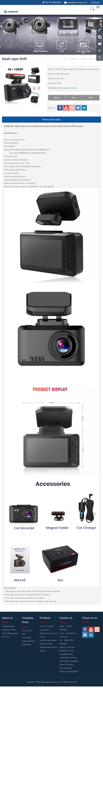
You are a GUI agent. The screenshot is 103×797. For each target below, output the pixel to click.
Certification (26, 645)
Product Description (51, 119)
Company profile (8, 626)
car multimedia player (48, 640)
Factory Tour (27, 631)
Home (65, 59)
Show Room (26, 638)
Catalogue (95, 2)
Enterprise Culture (9, 630)
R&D (23, 634)
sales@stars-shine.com (77, 2)
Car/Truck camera (47, 626)
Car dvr (83, 59)
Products (73, 59)
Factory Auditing (28, 641)
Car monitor (44, 630)
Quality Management (10, 633)
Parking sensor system (49, 633)
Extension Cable (46, 644)
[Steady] (11, 10)
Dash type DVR (95, 59)
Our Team (6, 637)
